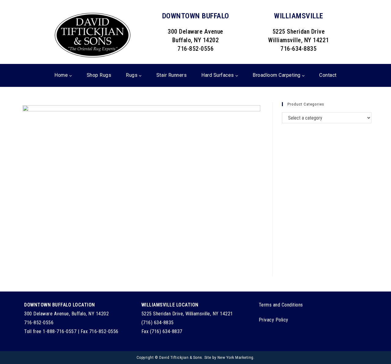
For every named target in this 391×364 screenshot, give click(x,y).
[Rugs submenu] (140, 75)
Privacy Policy (273, 320)
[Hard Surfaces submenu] (236, 75)
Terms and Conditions (281, 305)
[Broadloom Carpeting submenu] (303, 75)
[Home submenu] (70, 75)
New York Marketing (235, 357)
